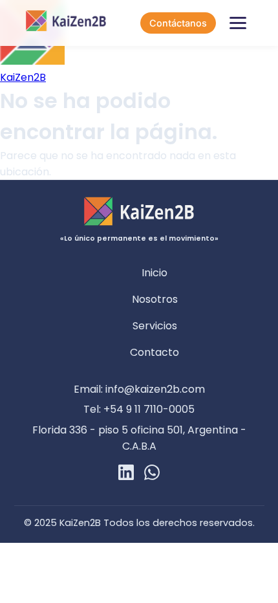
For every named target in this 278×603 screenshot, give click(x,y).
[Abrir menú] (238, 23)
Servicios (155, 325)
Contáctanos (178, 22)
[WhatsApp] (152, 475)
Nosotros (155, 299)
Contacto (154, 352)
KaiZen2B (23, 77)
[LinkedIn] (126, 475)
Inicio (154, 272)
